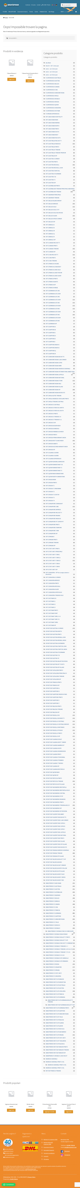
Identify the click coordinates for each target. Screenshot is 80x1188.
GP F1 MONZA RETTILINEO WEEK (55, 440)
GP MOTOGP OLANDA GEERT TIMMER (56, 742)
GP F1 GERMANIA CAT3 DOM (53, 299)
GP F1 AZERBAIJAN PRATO (53, 185)
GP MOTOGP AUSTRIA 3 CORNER (54, 628)
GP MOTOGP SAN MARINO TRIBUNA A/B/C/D (58, 805)
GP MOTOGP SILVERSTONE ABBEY (55, 814)
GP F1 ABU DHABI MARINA (53, 122)
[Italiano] (52, 5)
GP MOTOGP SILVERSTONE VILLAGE (55, 841)
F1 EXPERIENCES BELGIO (52, 84)
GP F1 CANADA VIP (50, 251)
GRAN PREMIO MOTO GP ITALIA (54, 1017)
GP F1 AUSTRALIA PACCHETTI (54, 140)
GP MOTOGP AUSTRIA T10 (53, 655)
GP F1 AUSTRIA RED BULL (52, 165)
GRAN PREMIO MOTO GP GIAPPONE (55, 1011)
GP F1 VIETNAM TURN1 (52, 622)
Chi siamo (33, 5)
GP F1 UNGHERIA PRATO (52, 583)
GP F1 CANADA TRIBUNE (52, 248)
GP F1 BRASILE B (50, 227)
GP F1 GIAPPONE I (50, 341)
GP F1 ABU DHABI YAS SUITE (53, 138)
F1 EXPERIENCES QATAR (52, 104)
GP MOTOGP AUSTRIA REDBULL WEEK (56, 640)
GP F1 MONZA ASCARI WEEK (53, 425)
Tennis (31, 11)
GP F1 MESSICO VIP (51, 422)
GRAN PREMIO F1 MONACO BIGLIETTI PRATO (58, 937)
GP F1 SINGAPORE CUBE (52, 506)
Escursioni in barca (23, 11)
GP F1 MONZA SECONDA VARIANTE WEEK (57, 446)
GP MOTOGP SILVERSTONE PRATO (55, 838)
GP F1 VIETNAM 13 (50, 607)
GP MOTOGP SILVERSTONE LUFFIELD (56, 832)
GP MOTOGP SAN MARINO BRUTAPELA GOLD (58, 790)
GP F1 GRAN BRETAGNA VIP (53, 389)
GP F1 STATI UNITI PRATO (53, 548)
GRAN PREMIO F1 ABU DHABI (53, 883)
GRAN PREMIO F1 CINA (52, 907)
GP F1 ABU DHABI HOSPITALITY (54, 117)
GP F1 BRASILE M (50, 230)
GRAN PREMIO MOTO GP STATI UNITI (56, 1038)
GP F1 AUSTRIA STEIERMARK (53, 174)
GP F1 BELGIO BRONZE (52, 203)
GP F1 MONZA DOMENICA (52, 428)
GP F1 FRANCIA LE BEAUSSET (53, 266)
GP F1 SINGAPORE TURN (52, 530)
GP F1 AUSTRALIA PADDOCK (53, 144)
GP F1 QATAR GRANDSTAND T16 (54, 464)
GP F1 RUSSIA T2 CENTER (52, 494)
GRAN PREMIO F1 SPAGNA (53, 970)
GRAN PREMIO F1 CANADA (53, 904)
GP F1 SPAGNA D (50, 536)
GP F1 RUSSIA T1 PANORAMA (53, 488)
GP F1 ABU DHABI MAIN (52, 120)
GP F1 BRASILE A (50, 224)
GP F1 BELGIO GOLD (51, 207)
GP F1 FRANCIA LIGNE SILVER (53, 275)
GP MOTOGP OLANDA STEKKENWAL (55, 757)
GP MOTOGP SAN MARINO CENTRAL (55, 793)
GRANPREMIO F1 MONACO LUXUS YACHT (56, 1056)
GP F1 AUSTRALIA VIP (51, 156)
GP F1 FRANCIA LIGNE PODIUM (54, 272)
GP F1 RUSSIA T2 (50, 491)
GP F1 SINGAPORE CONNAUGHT (54, 503)
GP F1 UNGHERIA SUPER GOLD (54, 592)
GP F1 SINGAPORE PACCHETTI (54, 512)
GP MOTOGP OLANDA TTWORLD (54, 763)
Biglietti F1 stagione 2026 (50, 1139)
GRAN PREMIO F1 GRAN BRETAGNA (55, 919)
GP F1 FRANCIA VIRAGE (52, 287)
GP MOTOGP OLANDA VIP (52, 766)
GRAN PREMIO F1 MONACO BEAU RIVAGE (57, 934)
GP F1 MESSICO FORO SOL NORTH (55, 407)
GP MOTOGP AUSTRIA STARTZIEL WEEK (56, 649)
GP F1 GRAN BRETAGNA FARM (53, 365)
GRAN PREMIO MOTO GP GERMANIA (55, 997)
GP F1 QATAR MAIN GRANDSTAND (55, 473)
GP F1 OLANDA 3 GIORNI (52, 455)
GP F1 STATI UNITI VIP (52, 569)
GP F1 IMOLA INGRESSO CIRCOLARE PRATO (57, 398)
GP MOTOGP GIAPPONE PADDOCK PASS (56, 694)
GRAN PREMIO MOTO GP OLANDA (55, 1023)
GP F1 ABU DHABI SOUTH (52, 131)
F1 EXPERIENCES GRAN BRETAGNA (55, 93)
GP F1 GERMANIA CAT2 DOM (53, 293)
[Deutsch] (56, 5)
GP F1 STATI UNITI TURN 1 (53, 554)
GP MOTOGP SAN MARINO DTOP (54, 796)
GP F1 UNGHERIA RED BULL (53, 586)
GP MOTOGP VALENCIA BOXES (54, 862)
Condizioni (27, 5)
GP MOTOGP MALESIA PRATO (53, 706)
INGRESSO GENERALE (51, 1059)
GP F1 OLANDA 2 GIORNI (52, 452)
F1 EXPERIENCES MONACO (53, 99)
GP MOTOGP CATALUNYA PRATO (54, 670)
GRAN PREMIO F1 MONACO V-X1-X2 (55, 955)
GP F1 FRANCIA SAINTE (52, 281)
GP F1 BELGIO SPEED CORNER (54, 218)
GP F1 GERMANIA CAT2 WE (53, 296)
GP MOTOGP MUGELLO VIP (53, 736)
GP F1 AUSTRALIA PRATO (52, 147)
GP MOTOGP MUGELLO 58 (52, 715)
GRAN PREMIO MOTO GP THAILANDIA (56, 1041)
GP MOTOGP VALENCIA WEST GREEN (55, 877)
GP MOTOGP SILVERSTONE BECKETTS (56, 817)
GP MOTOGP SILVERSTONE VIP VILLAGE (56, 844)
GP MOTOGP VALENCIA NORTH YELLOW (56, 868)
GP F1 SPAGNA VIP (50, 545)
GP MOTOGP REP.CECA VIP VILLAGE (55, 784)
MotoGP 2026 (12, 11)
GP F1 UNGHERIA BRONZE (53, 580)
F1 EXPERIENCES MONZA (52, 102)
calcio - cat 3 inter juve (52, 72)
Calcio (36, 11)
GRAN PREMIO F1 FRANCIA (53, 910)
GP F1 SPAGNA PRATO (51, 539)
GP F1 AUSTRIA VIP (51, 182)
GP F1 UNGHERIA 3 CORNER (53, 577)
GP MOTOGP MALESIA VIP (52, 712)
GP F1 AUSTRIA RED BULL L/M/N (54, 167)
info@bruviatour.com (30, 1169)
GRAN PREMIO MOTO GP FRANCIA (55, 994)
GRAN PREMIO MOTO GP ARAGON (55, 979)
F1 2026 (5, 11)
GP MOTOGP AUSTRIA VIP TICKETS (55, 664)
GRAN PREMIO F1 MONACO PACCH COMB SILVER (60, 931)
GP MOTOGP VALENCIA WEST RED (55, 880)
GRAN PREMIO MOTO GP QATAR (54, 1026)
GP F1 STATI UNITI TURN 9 (53, 566)
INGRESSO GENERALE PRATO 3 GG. (55, 1062)
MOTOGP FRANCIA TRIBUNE (53, 1071)
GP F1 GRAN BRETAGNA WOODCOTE (55, 392)
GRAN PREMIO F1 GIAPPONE (53, 916)
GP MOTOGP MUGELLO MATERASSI (55, 727)
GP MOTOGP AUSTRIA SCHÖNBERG (55, 643)
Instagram (67, 1155)
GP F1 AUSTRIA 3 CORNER (52, 158)
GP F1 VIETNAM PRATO (52, 610)
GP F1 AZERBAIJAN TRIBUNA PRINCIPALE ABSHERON (60, 189)
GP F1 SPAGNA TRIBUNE (52, 542)
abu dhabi (48, 63)
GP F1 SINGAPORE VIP (51, 533)
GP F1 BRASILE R (50, 236)
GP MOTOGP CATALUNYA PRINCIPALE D (56, 673)
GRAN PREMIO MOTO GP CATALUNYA (55, 991)
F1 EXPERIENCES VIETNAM (53, 111)
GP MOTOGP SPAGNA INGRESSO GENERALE (57, 850)
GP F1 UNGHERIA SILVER (52, 589)
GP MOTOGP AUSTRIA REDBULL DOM (56, 637)
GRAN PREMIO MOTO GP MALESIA (55, 1020)
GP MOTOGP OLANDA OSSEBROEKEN (56, 751)
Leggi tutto (11, 79)
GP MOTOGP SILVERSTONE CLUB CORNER (57, 820)
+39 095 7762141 (46, 5)
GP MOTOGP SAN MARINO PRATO (55, 802)
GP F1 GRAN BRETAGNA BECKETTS (55, 356)
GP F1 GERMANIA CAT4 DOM (53, 305)
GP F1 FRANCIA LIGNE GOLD (53, 269)
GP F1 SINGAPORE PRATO (52, 524)
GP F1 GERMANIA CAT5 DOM (53, 311)
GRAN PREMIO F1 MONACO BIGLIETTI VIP (57, 940)
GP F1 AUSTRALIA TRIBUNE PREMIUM (56, 153)
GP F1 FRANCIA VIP (51, 284)
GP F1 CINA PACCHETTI (52, 254)
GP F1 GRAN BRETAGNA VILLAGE (54, 386)
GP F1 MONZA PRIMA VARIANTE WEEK (56, 437)
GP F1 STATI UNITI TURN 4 (53, 563)
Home (6, 17)
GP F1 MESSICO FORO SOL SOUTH (55, 410)
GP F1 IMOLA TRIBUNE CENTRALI (55, 401)
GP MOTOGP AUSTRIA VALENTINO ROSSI (57, 661)
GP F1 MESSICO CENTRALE (53, 404)
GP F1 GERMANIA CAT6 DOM (53, 317)
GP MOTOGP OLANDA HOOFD (53, 748)
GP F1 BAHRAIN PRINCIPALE (53, 194)
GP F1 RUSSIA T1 (50, 485)
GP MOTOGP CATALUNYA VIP (53, 679)
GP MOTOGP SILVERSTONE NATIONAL (56, 835)
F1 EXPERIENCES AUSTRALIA (53, 78)
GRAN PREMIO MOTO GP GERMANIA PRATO (57, 1008)
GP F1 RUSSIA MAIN (51, 479)
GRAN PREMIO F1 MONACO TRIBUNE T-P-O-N (58, 952)
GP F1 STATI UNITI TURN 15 (53, 560)
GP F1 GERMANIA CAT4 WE (53, 308)
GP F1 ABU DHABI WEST (52, 135)
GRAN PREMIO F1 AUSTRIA (53, 889)
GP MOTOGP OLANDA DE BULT (54, 739)
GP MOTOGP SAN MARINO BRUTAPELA (56, 787)
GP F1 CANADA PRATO (51, 245)
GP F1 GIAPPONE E (51, 338)
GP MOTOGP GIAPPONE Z (52, 703)
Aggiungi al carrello (49, 1111)
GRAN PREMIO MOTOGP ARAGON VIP (56, 1053)
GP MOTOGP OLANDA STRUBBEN (55, 760)
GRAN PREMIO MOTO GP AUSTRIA (55, 988)
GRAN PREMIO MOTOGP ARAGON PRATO (57, 1047)
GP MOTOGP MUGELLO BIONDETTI (55, 718)
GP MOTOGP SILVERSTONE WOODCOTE (56, 847)
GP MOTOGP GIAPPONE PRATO (54, 697)
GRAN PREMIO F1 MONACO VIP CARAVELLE (57, 958)
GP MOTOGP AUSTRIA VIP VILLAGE (55, 667)
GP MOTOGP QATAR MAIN (52, 772)
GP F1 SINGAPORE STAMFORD (54, 527)
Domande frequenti (49, 1150)
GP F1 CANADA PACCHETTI (53, 242)
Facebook (67, 1151)
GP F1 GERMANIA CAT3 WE (53, 302)
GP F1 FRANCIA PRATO (52, 278)
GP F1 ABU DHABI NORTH (52, 126)
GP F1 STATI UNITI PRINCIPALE (54, 551)
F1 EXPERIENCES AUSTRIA (53, 81)
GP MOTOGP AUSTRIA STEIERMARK (55, 652)
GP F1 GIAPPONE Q (51, 350)
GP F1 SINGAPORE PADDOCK (53, 518)
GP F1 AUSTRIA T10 (51, 176)
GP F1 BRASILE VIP (51, 239)
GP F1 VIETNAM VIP (51, 625)
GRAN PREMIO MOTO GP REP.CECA (55, 1029)
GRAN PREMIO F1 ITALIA (52, 922)
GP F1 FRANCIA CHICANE (52, 263)
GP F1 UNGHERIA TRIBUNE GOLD (54, 595)
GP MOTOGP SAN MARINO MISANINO (55, 799)
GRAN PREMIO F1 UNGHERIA (53, 976)
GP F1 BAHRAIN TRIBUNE (52, 198)
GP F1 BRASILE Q (50, 233)
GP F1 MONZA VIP (50, 449)
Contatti (38, 5)
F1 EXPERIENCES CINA (52, 90)
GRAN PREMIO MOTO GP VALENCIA (55, 1044)
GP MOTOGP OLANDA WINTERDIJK (55, 769)
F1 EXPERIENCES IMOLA (52, 95)
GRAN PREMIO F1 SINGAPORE (54, 967)
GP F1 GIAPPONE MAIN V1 (52, 344)
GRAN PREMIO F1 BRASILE (53, 901)
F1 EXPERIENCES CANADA (52, 87)
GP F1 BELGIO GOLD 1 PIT (52, 209)
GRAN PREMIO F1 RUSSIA (52, 964)
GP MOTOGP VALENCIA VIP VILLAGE (55, 871)
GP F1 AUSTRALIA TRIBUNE (53, 149)
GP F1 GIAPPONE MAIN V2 (52, 347)
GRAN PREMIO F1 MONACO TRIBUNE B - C (57, 946)
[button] (9, 1184)
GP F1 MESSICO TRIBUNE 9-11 (54, 419)
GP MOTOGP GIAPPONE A (52, 688)
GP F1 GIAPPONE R (51, 353)
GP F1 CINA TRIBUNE (51, 260)
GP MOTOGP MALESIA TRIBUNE (54, 709)
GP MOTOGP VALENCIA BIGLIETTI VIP (56, 859)
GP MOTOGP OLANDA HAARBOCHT (55, 745)
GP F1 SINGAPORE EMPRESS (53, 509)
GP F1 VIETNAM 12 (50, 604)
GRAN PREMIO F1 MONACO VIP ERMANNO (57, 961)
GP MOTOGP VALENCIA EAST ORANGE (56, 865)
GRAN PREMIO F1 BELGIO (52, 898)
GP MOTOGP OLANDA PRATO (53, 754)
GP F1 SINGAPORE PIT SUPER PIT (55, 521)
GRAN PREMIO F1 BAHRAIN (53, 895)
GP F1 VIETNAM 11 (50, 601)
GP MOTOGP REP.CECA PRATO (54, 778)
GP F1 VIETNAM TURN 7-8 (52, 619)
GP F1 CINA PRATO (51, 257)
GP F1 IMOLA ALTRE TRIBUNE (53, 395)
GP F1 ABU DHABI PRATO (52, 129)
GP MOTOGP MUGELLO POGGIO (54, 730)
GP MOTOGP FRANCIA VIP (52, 685)
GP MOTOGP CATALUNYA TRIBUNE (55, 676)
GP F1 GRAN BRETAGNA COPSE (54, 362)
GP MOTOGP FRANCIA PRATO (53, 682)
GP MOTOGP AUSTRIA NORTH (54, 631)
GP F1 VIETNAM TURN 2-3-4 (53, 616)
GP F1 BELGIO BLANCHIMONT (54, 200)
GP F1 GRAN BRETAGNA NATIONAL (55, 377)
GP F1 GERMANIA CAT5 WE (53, 314)
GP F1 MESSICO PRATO (52, 413)
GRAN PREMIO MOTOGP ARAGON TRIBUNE (57, 1050)
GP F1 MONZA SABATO (52, 443)
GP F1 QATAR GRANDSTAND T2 (54, 467)
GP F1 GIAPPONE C (51, 332)
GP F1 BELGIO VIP (50, 221)
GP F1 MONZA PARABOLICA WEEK (55, 431)
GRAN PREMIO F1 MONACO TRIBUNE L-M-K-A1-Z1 (59, 949)
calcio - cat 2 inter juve (52, 69)
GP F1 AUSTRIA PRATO (52, 162)
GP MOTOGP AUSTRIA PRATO (53, 634)
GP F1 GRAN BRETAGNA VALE (53, 383)
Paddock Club (43, 11)
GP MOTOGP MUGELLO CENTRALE (55, 721)
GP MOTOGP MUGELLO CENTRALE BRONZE (57, 724)
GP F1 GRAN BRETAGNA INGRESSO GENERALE (58, 368)
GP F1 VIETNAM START (52, 613)
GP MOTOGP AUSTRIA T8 (52, 658)
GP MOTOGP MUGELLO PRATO (54, 733)
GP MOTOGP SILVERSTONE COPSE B (55, 826)
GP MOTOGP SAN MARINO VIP (54, 808)
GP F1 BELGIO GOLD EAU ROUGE (54, 212)
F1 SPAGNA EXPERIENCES (52, 113)
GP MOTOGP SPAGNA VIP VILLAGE (55, 856)
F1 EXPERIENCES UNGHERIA (53, 108)
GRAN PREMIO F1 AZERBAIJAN (54, 892)
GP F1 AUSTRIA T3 (50, 180)
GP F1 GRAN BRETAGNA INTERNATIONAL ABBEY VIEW (60, 371)
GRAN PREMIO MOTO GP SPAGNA (55, 1035)
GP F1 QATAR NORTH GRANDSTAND (55, 476)
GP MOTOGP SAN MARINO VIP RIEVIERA (56, 811)
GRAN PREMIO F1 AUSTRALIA (53, 886)
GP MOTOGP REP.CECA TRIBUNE (54, 781)
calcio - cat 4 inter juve (52, 75)
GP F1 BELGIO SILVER (51, 216)
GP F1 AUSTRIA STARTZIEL (53, 171)
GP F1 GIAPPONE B (51, 329)
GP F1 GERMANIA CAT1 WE (53, 290)
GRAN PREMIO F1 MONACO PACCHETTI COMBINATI (59, 943)
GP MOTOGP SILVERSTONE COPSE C (55, 829)
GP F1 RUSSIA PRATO (51, 482)
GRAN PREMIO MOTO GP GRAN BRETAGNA (57, 1014)
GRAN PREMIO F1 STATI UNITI (54, 973)
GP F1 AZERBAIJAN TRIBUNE (53, 191)
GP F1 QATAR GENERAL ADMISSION (55, 461)
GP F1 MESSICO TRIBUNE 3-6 (53, 416)
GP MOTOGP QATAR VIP (52, 775)
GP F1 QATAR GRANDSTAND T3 (54, 470)
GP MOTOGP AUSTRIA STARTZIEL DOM (56, 646)
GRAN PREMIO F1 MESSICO (53, 925)
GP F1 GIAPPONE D (51, 335)
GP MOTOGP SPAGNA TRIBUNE (54, 853)
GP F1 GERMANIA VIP (51, 323)
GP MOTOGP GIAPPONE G (53, 691)
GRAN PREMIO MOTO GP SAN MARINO (56, 1032)
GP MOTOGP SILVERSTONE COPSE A (55, 823)
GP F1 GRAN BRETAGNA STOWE (54, 380)
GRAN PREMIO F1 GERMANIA (53, 913)
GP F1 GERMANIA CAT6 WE (53, 320)
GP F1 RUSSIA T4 (50, 500)
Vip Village (51, 11)
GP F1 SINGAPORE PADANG (53, 515)
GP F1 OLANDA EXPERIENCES (53, 458)
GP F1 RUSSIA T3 (50, 497)
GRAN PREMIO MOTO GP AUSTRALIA (55, 985)
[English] (54, 5)
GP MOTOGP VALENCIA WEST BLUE (55, 874)
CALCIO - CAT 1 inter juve (52, 66)
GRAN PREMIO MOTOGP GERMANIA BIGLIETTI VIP (61, 1005)
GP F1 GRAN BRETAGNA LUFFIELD (55, 374)
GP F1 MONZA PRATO (51, 434)
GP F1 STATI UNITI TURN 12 (53, 557)
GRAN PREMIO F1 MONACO (53, 928)
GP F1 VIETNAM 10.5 (51, 598)
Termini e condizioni (49, 1153)
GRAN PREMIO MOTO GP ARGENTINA (56, 982)
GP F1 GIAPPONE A (51, 326)
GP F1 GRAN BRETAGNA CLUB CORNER (56, 359)
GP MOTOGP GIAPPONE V (52, 700)
